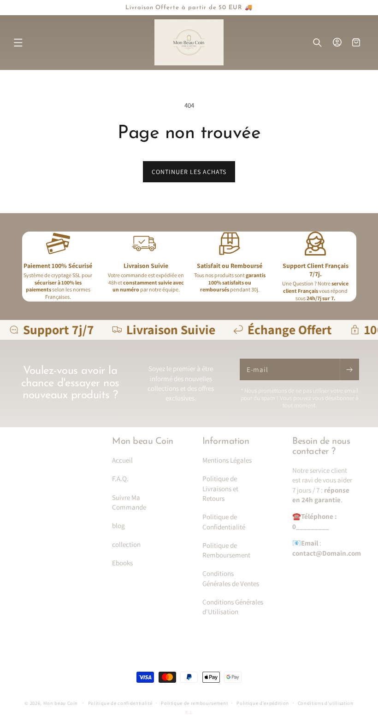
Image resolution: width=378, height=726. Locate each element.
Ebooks (122, 562)
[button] (18, 42)
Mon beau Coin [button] (142, 441)
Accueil (122, 460)
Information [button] (225, 441)
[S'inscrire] (349, 369)
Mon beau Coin (61, 703)
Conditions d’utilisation (326, 703)
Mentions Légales (227, 460)
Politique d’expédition (262, 703)
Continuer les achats (189, 172)
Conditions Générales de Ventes (230, 578)
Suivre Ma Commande (129, 502)
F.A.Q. (120, 478)
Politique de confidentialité (120, 703)
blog (118, 525)
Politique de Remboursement (226, 549)
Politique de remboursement (194, 703)
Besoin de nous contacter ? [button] (321, 446)
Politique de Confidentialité (223, 521)
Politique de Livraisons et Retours (220, 488)
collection (126, 544)
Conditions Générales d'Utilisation (232, 606)
